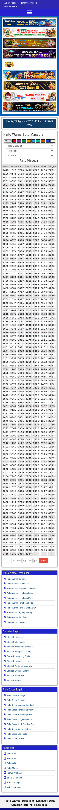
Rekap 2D (11, 753)
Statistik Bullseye (15, 637)
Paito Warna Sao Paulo (17, 617)
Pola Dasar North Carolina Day (21, 724)
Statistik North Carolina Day (19, 666)
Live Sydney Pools (29, 3)
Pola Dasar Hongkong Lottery (20, 710)
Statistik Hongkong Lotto (18, 661)
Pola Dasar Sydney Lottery (19, 729)
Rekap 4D (11, 763)
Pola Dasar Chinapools (17, 700)
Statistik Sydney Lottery (18, 671)
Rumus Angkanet (14, 773)
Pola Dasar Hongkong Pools (19, 715)
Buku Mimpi (12, 768)
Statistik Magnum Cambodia (20, 647)
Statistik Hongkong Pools (18, 656)
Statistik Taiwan (14, 680)
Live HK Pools (9, 3)
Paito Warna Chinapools (18, 583)
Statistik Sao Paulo (15, 675)
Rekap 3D (11, 758)
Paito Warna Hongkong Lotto (20, 603)
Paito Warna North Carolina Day (21, 608)
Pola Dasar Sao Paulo (17, 734)
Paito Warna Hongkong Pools (20, 598)
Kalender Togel (13, 782)
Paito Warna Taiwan (16, 622)
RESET (8, 141)
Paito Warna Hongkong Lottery (21, 593)
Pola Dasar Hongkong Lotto (19, 719)
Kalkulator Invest (14, 787)
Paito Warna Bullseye (16, 579)
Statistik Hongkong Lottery (19, 651)
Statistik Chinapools (16, 642)
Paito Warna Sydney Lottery (19, 612)
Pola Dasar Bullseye (16, 695)
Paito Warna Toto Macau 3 (23, 134)
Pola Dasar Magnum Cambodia (21, 705)
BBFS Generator (10, 6)
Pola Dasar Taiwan (15, 738)
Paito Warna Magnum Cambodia (21, 588)
